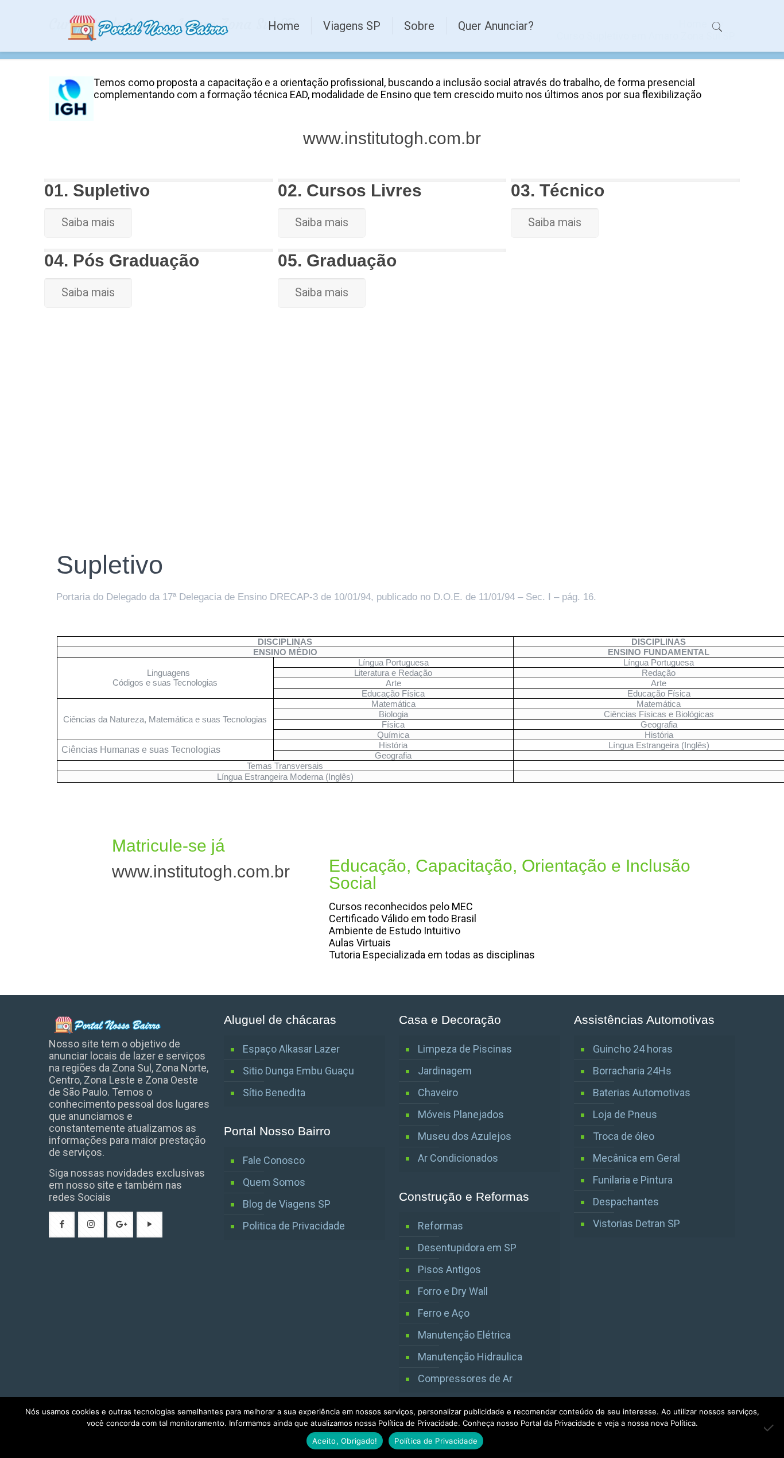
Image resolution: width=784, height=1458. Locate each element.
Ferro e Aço (443, 1313)
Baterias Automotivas (641, 1092)
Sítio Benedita (274, 1092)
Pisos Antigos (449, 1269)
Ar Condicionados (458, 1158)
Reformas (440, 1226)
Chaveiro (438, 1092)
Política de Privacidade (436, 1440)
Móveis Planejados (461, 1114)
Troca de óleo (623, 1136)
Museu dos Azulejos (464, 1136)
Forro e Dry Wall (453, 1291)
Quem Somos (274, 1182)
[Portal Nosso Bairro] (149, 26)
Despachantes (626, 1202)
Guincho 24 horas (633, 1049)
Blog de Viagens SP (287, 1204)
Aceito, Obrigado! (344, 1440)
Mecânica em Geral (636, 1158)
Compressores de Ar (465, 1378)
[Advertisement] (392, 462)
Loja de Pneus (625, 1114)
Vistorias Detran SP (636, 1223)
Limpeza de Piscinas (465, 1049)
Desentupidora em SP (467, 1248)
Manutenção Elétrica (464, 1335)
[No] (769, 1427)
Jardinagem (445, 1071)
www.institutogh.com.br (392, 138)
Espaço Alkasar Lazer (291, 1049)
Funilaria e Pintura (633, 1180)
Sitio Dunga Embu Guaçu (298, 1071)
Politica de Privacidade (294, 1226)
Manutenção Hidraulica (470, 1357)
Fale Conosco (274, 1160)
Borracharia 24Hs (632, 1071)
